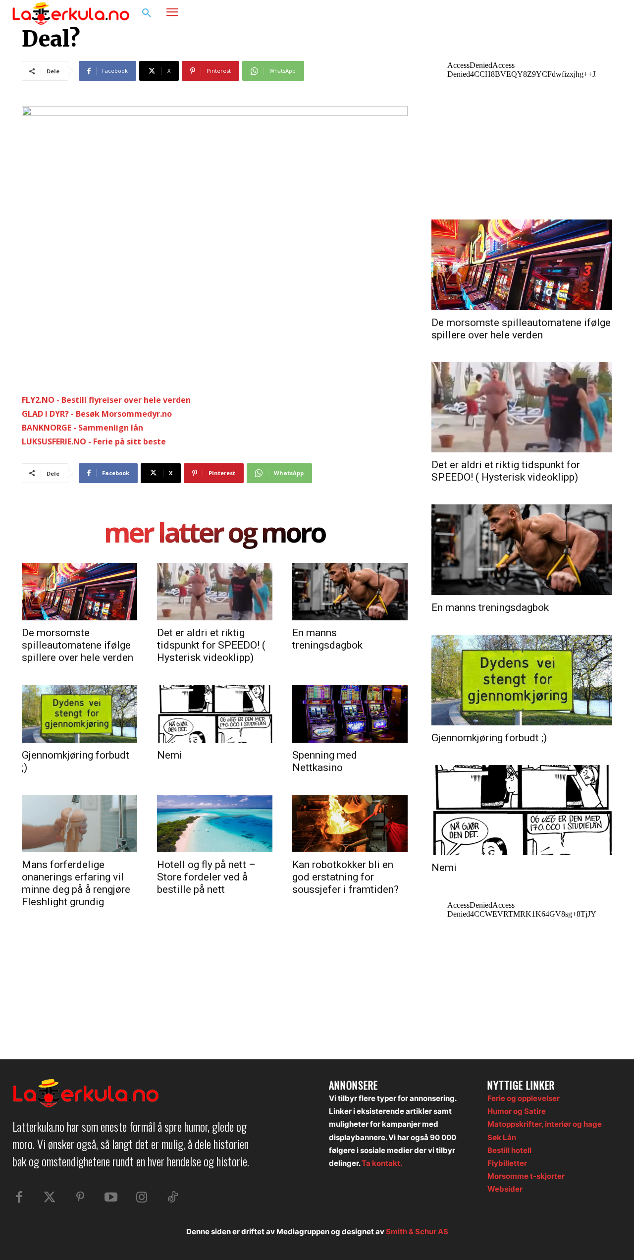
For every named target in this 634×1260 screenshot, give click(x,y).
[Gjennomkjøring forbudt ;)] (79, 713)
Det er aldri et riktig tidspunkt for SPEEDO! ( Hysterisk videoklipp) (211, 645)
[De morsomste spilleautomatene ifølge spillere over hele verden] (79, 591)
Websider (505, 1189)
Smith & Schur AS (417, 1231)
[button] (146, 13)
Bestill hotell (509, 1150)
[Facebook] (573, 13)
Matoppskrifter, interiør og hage (544, 1124)
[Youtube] (111, 1197)
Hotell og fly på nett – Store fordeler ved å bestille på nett (206, 877)
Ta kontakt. (382, 1163)
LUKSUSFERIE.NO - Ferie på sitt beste (94, 441)
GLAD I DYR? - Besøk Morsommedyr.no (97, 413)
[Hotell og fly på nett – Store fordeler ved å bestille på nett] (214, 823)
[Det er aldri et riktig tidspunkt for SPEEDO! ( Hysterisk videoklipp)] (214, 591)
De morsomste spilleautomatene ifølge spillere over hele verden (77, 645)
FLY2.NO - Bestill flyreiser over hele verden (106, 399)
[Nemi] (214, 713)
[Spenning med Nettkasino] (350, 713)
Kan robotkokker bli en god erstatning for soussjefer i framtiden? (345, 877)
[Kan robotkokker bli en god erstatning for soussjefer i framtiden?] (350, 823)
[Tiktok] (172, 1197)
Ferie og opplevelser (523, 1098)
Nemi (169, 755)
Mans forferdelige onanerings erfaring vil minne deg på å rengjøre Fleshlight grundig (76, 883)
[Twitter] (49, 1197)
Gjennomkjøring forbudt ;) (489, 738)
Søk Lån (501, 1137)
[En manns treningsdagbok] (350, 591)
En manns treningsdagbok (327, 639)
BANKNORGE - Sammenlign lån (82, 427)
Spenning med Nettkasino (324, 761)
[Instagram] (591, 13)
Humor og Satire (516, 1111)
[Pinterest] (80, 1197)
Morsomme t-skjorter (526, 1176)
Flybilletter (507, 1163)
